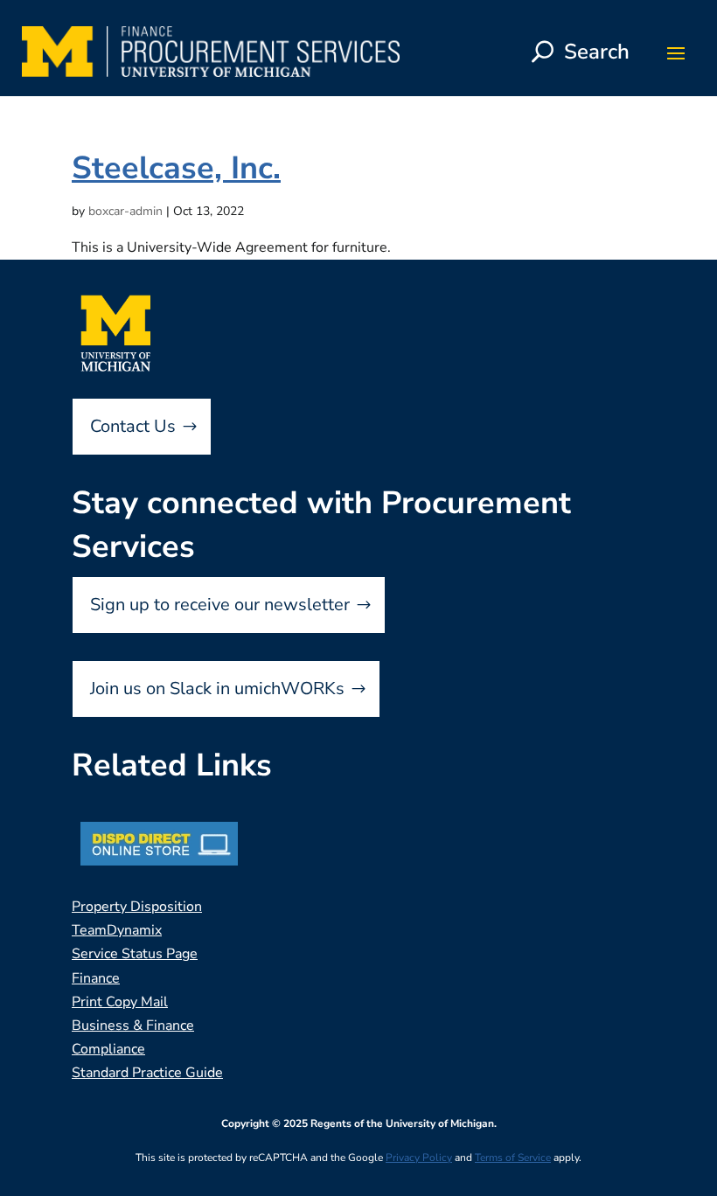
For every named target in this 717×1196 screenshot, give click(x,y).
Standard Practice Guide (147, 1072)
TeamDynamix (117, 930)
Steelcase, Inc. (176, 168)
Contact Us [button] (133, 426)
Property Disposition (137, 906)
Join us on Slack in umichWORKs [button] (217, 688)
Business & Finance (133, 1025)
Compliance (108, 1049)
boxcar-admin (125, 211)
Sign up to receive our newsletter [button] (220, 604)
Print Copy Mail (120, 1002)
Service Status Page (135, 953)
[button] (676, 52)
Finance (96, 978)
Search (597, 52)
